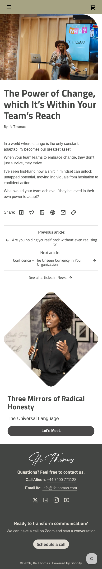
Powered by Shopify (67, 563)
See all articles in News (48, 277)
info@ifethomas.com (59, 488)
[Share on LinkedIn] (42, 212)
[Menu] (9, 7)
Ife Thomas (41, 563)
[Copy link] (73, 212)
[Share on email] (63, 212)
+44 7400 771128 (61, 480)
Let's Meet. (51, 431)
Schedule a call (51, 544)
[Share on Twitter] (32, 212)
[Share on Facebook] (21, 212)
